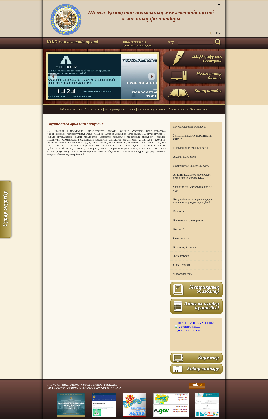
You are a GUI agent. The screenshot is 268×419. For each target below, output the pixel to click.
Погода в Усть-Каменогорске (196, 322)
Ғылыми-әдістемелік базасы (190, 147)
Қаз (212, 33)
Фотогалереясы (182, 273)
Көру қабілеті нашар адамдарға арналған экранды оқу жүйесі (192, 200)
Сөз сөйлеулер (182, 238)
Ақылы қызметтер (184, 156)
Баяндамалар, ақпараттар (188, 220)
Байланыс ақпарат (71, 109)
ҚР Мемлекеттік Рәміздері (189, 126)
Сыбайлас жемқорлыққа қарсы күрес (192, 188)
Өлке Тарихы (181, 264)
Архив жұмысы (178, 109)
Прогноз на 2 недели (188, 330)
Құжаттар (179, 211)
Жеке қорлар (181, 255)
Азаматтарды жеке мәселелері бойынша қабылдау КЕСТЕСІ (191, 176)
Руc (218, 33)
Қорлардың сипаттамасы (119, 109)
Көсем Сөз (179, 229)
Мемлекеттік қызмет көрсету (191, 165)
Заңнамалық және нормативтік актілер (192, 137)
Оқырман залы (199, 109)
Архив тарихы (93, 109)
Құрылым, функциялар (151, 109)
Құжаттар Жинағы (184, 247)
